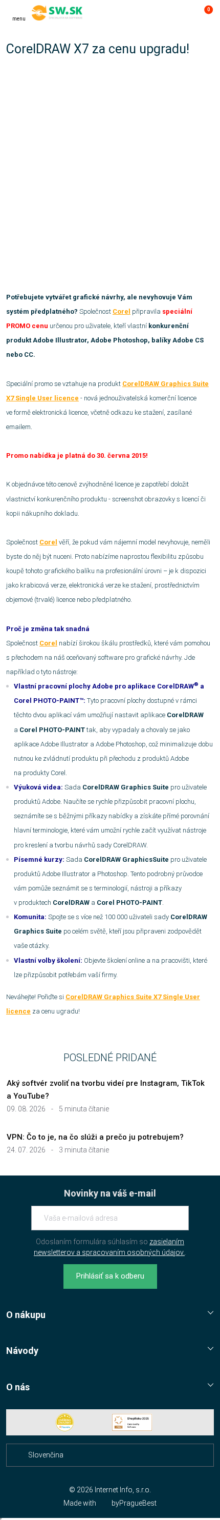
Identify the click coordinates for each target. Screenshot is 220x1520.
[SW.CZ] (57, 13)
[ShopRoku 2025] (132, 1422)
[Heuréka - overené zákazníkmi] (65, 1422)
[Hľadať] (162, 13)
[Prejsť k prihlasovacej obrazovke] (183, 13)
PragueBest (138, 1503)
